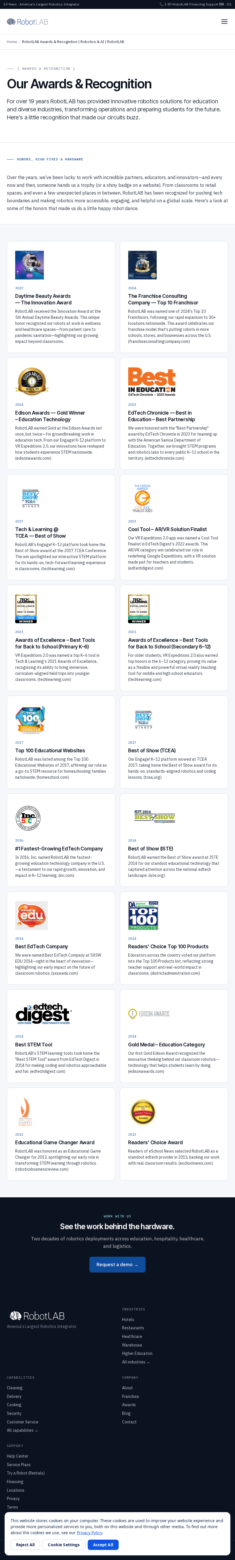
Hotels (128, 1319)
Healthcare (132, 1336)
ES (229, 4)
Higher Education (137, 1353)
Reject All (25, 1544)
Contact (129, 1422)
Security (14, 1413)
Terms (12, 1507)
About (127, 1387)
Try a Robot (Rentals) (26, 1473)
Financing (197, 4)
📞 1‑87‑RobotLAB (174, 4)
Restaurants (133, 1327)
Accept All (103, 1544)
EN (221, 4)
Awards (129, 1404)
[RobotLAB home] (27, 21)
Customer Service (22, 1422)
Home (12, 41)
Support (212, 4)
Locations (15, 1490)
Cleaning (15, 1387)
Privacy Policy (89, 1532)
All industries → (136, 1362)
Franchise (130, 1396)
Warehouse (132, 1345)
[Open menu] (224, 21)
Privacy (13, 1498)
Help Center (17, 1456)
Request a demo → (117, 1264)
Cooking (14, 1404)
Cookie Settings (64, 1544)
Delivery (14, 1396)
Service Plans (19, 1464)
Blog (126, 1413)
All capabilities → (22, 1430)
